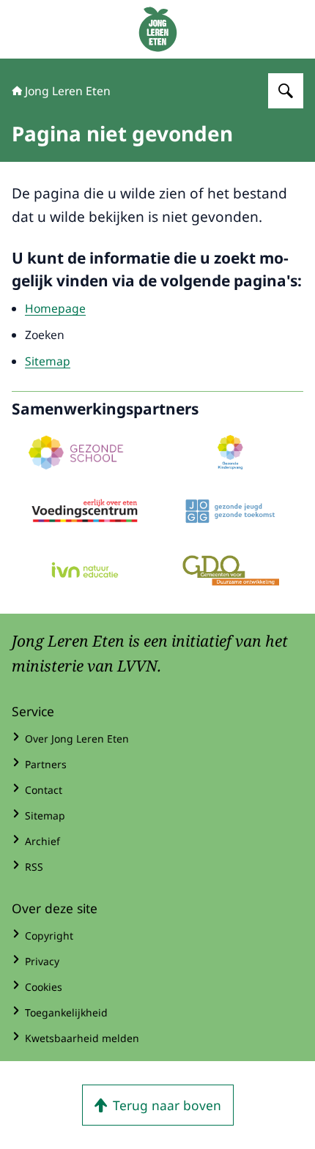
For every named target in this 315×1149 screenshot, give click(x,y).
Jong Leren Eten (68, 91)
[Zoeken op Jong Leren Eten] (285, 90)
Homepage (55, 308)
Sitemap (47, 361)
